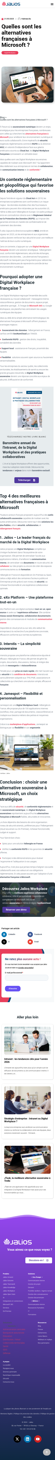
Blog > (3, 117)
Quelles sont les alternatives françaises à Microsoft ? (24, 120)
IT (28, 1311)
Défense (6, 1353)
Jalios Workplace (9, 1291)
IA (3, 1298)
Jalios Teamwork (9, 1284)
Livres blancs (42, 1336)
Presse (40, 1329)
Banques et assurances (13, 1333)
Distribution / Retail (11, 1339)
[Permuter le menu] (52, 4)
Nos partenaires (43, 1343)
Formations (32, 1315)
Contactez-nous (8, 1382)
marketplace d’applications (22, 724)
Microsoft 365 (35, 306)
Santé (5, 1346)
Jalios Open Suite (9, 1294)
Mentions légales (6, 1414)
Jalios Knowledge (9, 1287)
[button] (14, 934)
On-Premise (7, 1311)
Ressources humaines (36, 1308)
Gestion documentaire (36, 1298)
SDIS (5, 1349)
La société (6, 1365)
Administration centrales (14, 1329)
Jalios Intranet (8, 1277)
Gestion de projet (34, 1284)
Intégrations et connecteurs (13, 1301)
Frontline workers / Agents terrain (40, 1291)
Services (6, 1308)
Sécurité (6, 1379)
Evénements (42, 1333)
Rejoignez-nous (8, 1368)
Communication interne (36, 1281)
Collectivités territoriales (14, 1343)
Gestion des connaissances (38, 1294)
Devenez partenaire (10, 1372)
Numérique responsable (11, 1375)
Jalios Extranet (8, 1281)
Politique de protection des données (26, 1414)
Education (7, 1336)
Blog (39, 1326)
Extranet (31, 1287)
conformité (34, 170)
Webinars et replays (45, 1340)
